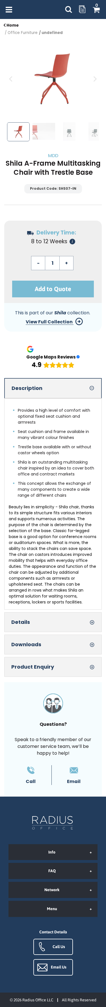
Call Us (59, 946)
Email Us (58, 967)
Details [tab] (20, 622)
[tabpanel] (53, 504)
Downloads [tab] (26, 644)
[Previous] (11, 79)
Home (12, 25)
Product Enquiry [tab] (32, 666)
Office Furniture (23, 32)
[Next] (94, 79)
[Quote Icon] (82, 10)
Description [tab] (27, 388)
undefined (52, 32)
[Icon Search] (68, 9)
